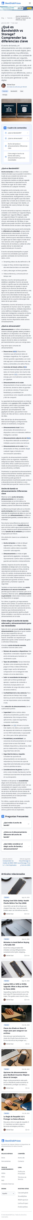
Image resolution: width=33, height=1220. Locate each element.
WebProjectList (23, 1200)
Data (21, 91)
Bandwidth (14, 91)
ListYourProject (23, 1203)
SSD (15, 725)
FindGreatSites (23, 1207)
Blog (2, 18)
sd (28, 449)
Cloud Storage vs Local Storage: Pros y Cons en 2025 (23, 863)
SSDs (3, 1177)
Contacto (21, 1161)
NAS (28, 438)
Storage (4, 95)
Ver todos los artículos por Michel (17, 87)
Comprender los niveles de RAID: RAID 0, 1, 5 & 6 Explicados (10, 863)
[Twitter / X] (2, 1150)
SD (25, 367)
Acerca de (21, 1158)
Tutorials (9, 18)
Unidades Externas (7, 1184)
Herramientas (6, 1161)
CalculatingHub (23, 1193)
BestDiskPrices (10, 1215)
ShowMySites (22, 1196)
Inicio (3, 1158)
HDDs (3, 1173)
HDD (14, 351)
